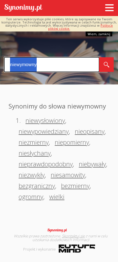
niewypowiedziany (44, 131)
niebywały (92, 163)
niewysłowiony (45, 120)
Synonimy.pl (23, 8)
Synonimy (59, 230)
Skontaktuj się (73, 236)
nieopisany (90, 131)
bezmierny (75, 185)
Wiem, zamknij (99, 34)
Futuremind (77, 249)
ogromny (31, 196)
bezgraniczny (37, 185)
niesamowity (68, 174)
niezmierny (34, 142)
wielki (56, 196)
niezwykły (32, 174)
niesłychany (35, 153)
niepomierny (72, 142)
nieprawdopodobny (46, 163)
